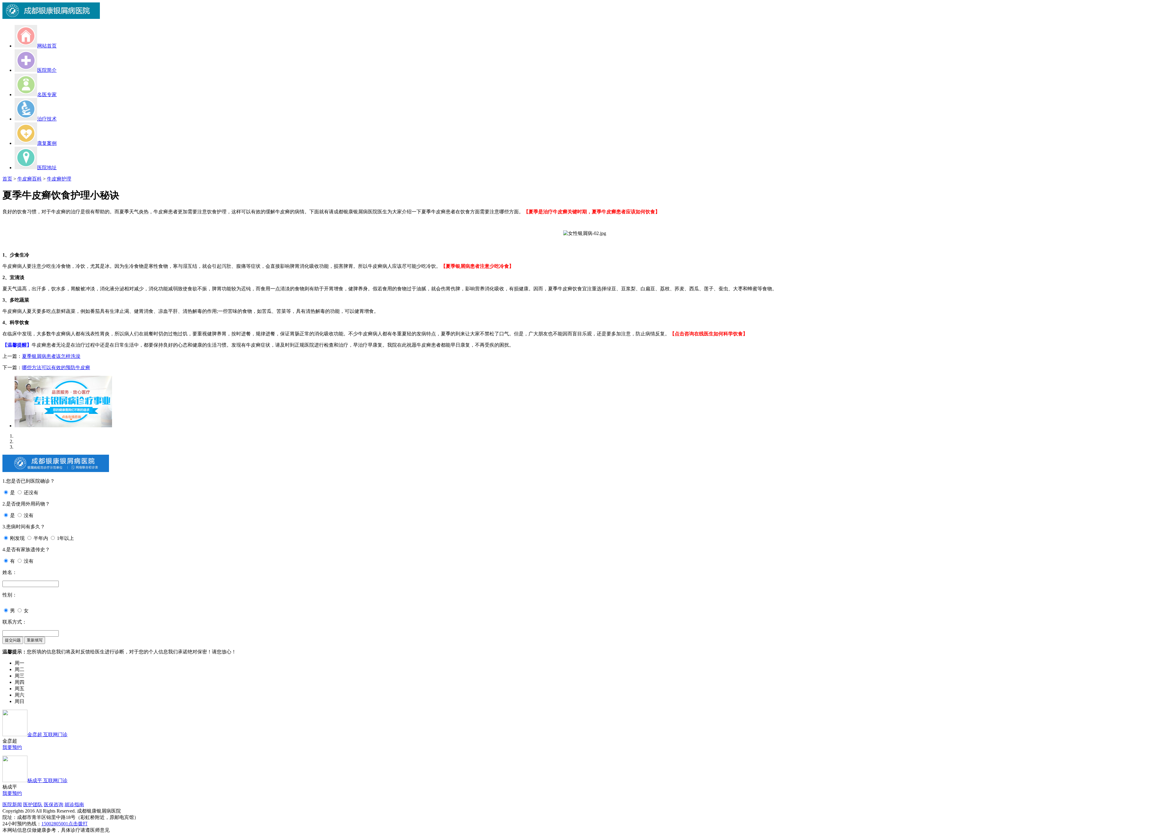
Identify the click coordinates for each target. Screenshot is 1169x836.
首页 (7, 178)
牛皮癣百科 (29, 178)
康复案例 (47, 143)
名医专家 (47, 94)
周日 (19, 701)
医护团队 (33, 804)
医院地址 (47, 167)
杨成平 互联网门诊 (47, 780)
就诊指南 (74, 804)
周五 (19, 688)
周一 (19, 663)
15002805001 (54, 823)
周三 (19, 675)
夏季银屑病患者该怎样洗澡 (51, 356)
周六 (19, 695)
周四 (19, 682)
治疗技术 (47, 118)
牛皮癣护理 (59, 178)
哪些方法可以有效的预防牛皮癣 (56, 367)
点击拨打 (78, 823)
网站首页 (47, 45)
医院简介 (47, 70)
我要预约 (12, 747)
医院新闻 (12, 804)
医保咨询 (53, 804)
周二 (19, 669)
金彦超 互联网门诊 (47, 734)
